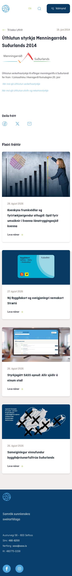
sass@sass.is (20, 546)
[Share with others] (29, 124)
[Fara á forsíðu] (36, 497)
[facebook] (4, 123)
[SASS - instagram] (19, 569)
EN (29, 8)
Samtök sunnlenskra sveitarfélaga (16, 516)
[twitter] (17, 124)
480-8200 (14, 540)
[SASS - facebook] (7, 569)
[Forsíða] (6, 8)
